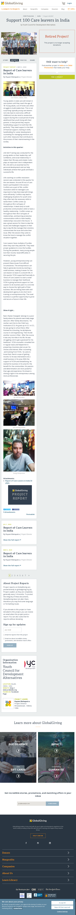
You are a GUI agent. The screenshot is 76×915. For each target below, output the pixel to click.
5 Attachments (9, 512)
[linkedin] (50, 843)
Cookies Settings (62, 911)
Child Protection (28, 16)
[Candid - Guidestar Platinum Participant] (30, 895)
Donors (6, 853)
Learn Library (10, 880)
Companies (44, 9)
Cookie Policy (17, 908)
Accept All (62, 903)
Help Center (38, 836)
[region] (37, 907)
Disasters (55, 9)
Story (5, 60)
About (25, 9)
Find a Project (57, 77)
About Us (7, 873)
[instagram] (38, 843)
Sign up (10, 645)
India (39, 16)
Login (69, 3)
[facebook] (26, 843)
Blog (63, 9)
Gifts (73, 9)
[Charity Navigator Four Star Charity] (23, 895)
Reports (14, 60)
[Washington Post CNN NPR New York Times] (38, 890)
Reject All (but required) (62, 907)
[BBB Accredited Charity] (39, 895)
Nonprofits (34, 9)
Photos (23, 60)
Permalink (30, 514)
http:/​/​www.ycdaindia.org (10, 689)
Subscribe (52, 803)
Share (32, 60)
